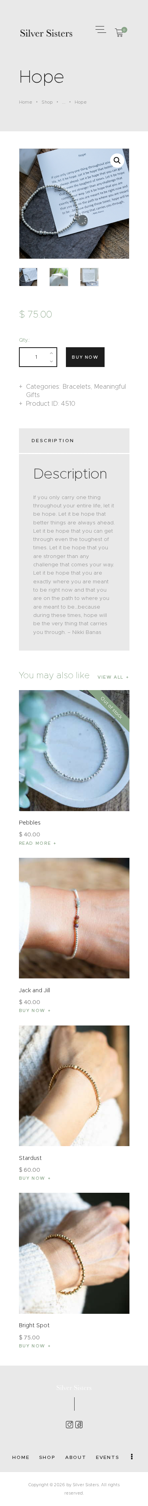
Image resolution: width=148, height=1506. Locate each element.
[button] (100, 29)
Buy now (85, 357)
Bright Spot (34, 1325)
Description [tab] (53, 440)
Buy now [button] (32, 1010)
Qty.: (24, 340)
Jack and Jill (34, 990)
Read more (35, 843)
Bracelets (76, 386)
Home (25, 102)
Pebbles (30, 822)
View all (110, 677)
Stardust (30, 1158)
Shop (47, 102)
